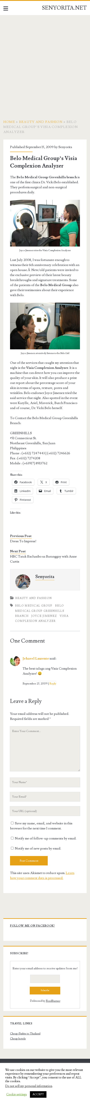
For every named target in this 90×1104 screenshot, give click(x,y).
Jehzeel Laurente (36, 658)
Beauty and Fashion (41, 122)
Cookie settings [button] (16, 1094)
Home (9, 122)
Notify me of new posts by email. (38, 848)
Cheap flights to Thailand (25, 1033)
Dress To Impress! (23, 541)
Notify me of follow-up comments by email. (45, 838)
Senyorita (65, 147)
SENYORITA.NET (64, 8)
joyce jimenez (44, 616)
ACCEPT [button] (38, 1094)
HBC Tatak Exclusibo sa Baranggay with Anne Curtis (43, 559)
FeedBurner (53, 1001)
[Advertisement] (45, 62)
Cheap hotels (18, 1038)
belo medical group (33, 605)
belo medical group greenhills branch (39, 610)
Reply (52, 683)
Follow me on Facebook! (32, 925)
